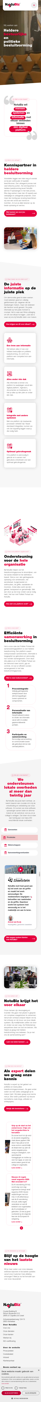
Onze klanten (8, 1335)
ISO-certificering (9, 1341)
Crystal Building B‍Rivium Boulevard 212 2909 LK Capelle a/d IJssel (13, 1314)
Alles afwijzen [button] (30, 1393)
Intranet (6, 1357)
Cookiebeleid (8, 1354)
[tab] (19, 830)
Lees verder (5, 1383)
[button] (34, 5)
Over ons (6, 1328)
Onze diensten (8, 1331)
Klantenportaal (8, 1361)
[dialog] (20, 1385)
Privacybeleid (8, 1351)
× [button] (38, 1370)
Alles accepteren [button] (11, 1393)
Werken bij (7, 1338)
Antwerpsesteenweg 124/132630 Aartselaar (14, 1321)
